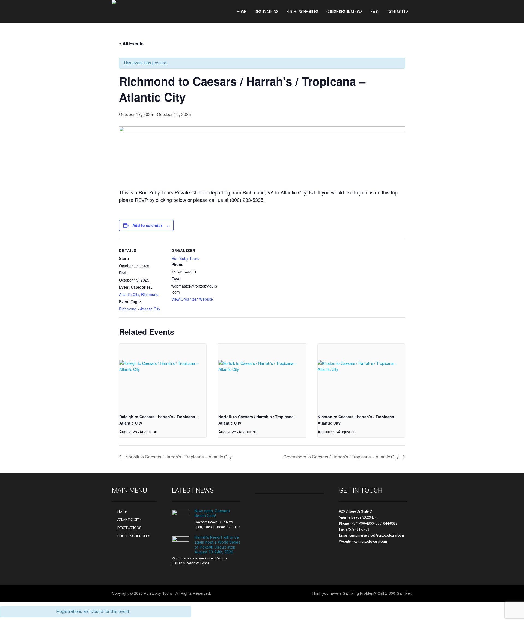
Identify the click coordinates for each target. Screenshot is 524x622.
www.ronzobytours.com (369, 541)
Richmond (150, 294)
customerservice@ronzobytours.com (376, 535)
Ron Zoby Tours (185, 258)
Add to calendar (147, 225)
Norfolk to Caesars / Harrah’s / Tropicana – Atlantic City (178, 457)
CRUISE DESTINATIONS (344, 11)
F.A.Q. (375, 11)
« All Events (131, 43)
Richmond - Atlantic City (139, 309)
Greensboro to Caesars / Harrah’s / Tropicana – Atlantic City (341, 457)
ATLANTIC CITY (129, 520)
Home (242, 11)
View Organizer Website (192, 299)
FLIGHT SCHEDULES (302, 11)
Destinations (266, 11)
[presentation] (162, 376)
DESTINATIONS (129, 528)
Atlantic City (129, 294)
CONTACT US (398, 11)
